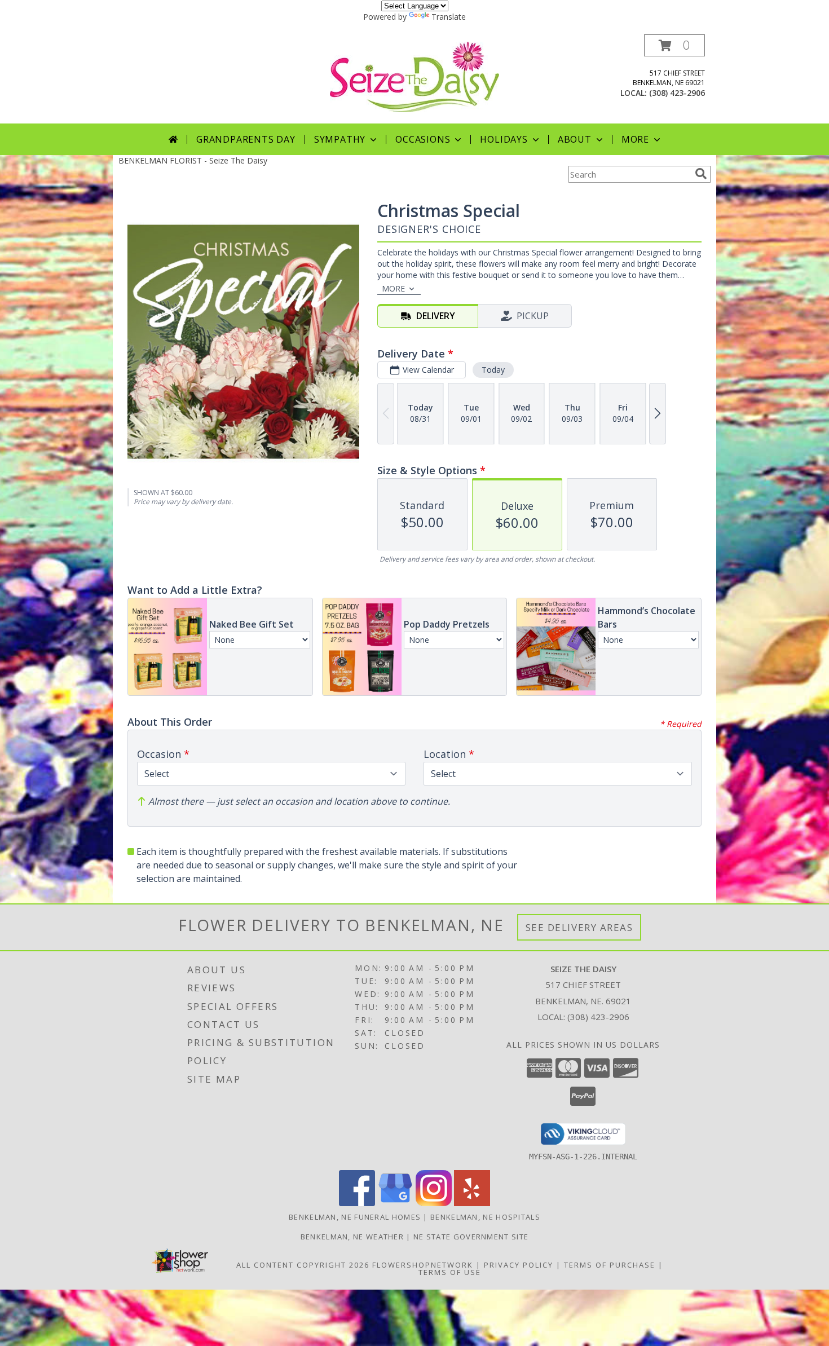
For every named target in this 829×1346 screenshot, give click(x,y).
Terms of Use (449, 1272)
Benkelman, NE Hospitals (485, 1217)
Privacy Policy (518, 1265)
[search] (701, 173)
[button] (674, 45)
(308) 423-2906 (677, 92)
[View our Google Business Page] (395, 1203)
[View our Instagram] (434, 1203)
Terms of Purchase (609, 1265)
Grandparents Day (246, 139)
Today (493, 369)
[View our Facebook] (357, 1203)
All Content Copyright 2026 (302, 1265)
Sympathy (339, 139)
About (575, 139)
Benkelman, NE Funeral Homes (355, 1217)
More (635, 139)
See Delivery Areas (579, 927)
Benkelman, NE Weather (352, 1237)
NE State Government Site (470, 1237)
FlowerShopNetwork (422, 1265)
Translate (448, 16)
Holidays (503, 139)
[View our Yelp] (472, 1203)
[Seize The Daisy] (414, 75)
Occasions (422, 139)
